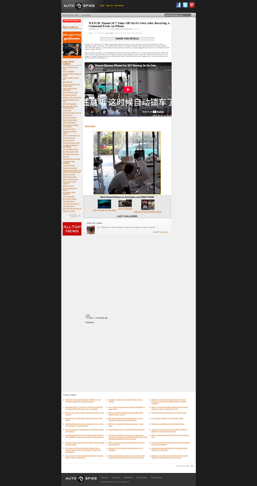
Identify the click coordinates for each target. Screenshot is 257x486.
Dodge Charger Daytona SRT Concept (71, 125)
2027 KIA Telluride (68, 71)
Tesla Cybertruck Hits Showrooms (70, 89)
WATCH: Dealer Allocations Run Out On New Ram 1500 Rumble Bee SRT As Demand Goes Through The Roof (126, 456)
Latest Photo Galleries (68, 62)
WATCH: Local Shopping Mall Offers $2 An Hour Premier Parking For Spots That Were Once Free (169, 408)
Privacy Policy (141, 477)
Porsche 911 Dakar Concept (72, 113)
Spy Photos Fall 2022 (69, 117)
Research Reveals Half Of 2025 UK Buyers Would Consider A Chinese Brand (84, 443)
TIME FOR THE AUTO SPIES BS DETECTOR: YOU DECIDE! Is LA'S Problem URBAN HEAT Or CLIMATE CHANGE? (168, 401)
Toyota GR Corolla (69, 165)
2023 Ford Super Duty (70, 120)
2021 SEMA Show (68, 201)
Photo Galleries (86, 15)
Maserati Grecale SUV (70, 168)
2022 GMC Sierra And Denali (72, 208)
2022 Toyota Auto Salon (70, 179)
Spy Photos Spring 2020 (70, 151)
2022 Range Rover (69, 206)
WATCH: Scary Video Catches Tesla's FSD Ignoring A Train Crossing (84, 413)
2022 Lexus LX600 (69, 211)
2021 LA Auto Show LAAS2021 (69, 193)
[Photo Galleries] (72, 58)
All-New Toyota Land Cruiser (72, 97)
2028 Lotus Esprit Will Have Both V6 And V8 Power (167, 424)
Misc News (109, 33)
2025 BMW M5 (67, 82)
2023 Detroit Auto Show (70, 92)
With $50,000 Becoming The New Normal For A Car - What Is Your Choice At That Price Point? (84, 425)
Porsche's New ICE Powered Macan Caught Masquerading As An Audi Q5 (84, 430)
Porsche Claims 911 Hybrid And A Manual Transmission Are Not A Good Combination (170, 443)
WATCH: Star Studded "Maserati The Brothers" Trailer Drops (125, 425)
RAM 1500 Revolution (70, 104)
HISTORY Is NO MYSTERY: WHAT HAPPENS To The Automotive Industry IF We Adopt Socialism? (83, 400)
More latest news (183, 466)
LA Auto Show (67, 110)
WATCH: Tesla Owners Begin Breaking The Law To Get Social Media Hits (126, 443)
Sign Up (109, 5)
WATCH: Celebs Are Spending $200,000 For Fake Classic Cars (170, 436)
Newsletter (119, 5)
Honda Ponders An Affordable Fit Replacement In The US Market (83, 419)
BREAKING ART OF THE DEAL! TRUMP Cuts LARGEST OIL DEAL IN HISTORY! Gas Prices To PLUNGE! (84, 408)
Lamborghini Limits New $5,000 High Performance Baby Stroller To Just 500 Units (169, 449)
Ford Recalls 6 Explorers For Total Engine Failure (167, 418)
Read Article (90, 126)
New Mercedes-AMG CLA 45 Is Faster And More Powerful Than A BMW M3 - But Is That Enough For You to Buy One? (84, 436)
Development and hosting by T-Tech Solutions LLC (115, 482)
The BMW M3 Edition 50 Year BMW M (70, 146)
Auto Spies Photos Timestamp (121, 29)
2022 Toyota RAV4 (69, 196)
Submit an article (72, 20)
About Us (104, 477)
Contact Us (116, 477)
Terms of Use (156, 477)
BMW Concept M (68, 186)
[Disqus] (127, 346)
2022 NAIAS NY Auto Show (71, 159)
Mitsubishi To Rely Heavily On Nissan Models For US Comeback (125, 449)
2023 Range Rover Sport (71, 154)
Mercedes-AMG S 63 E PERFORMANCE (70, 107)
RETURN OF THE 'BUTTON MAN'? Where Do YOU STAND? (125, 400)
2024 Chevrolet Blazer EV (71, 135)
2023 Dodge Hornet (69, 129)
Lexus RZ (66, 156)
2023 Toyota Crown (69, 138)
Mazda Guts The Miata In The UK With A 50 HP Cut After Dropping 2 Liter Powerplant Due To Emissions (169, 456)
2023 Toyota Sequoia (69, 177)
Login (102, 5)
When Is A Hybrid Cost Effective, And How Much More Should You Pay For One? (125, 413)
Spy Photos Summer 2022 (71, 143)
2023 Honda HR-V (69, 140)
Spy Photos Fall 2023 (69, 95)
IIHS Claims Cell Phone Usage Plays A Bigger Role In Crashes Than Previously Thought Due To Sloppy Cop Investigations (83, 450)
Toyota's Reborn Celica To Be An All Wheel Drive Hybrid (126, 429)
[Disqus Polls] (127, 277)
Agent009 (92, 29)
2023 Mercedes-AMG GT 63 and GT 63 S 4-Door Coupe (72, 171)
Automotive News (70, 15)
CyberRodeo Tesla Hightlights (69, 162)
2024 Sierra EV (67, 115)
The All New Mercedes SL (71, 203)
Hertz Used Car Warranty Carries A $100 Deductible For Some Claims (126, 408)
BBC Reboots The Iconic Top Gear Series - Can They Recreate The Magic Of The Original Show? (125, 419)
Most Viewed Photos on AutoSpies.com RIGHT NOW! (127, 197)
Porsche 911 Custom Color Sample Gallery (71, 85)
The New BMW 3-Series (70, 149)
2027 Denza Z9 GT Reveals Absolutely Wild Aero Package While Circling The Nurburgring (84, 456)
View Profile (163, 232)
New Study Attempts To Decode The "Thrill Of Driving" (168, 412)
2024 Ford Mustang (69, 122)
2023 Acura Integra (69, 174)
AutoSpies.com (79, 6)
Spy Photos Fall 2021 (69, 199)
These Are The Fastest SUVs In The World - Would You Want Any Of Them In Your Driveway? (169, 430)
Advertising (128, 477)
